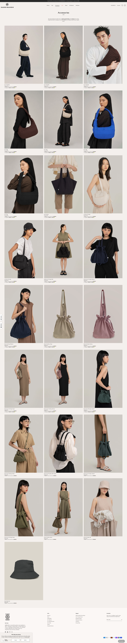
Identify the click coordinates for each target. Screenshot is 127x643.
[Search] (122, 5)
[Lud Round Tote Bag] (103, 184)
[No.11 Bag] (23, 119)
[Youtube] (7, 631)
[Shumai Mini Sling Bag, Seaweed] (103, 379)
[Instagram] (9, 631)
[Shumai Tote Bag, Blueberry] (23, 314)
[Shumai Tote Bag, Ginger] (63, 314)
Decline (25, 640)
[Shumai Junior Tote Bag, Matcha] (23, 507)
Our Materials (49, 619)
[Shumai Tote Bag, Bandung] (103, 314)
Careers (48, 624)
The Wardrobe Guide (50, 621)
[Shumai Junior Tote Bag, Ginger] (23, 379)
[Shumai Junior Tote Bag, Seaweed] (103, 444)
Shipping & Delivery (79, 619)
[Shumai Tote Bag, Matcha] (63, 507)
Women (48, 5)
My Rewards (71, 5)
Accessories (57, 5)
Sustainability (49, 618)
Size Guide (49, 622)
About (66, 5)
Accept (15, 640)
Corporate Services (50, 625)
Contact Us (77, 621)
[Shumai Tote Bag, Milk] (103, 507)
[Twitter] (12, 631)
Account (118, 5)
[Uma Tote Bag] (63, 184)
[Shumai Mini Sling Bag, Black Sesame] (63, 444)
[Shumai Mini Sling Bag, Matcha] (23, 444)
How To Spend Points (79, 617)
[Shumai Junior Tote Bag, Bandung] (63, 379)
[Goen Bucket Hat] (23, 571)
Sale (62, 5)
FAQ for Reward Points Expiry (80, 615)
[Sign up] (121, 619)
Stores (48, 617)
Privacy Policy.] (27, 637)
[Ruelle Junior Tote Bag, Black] (63, 249)
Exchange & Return (79, 618)
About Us (48, 615)
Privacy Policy (78, 622)
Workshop (77, 5)
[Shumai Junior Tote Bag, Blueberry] (103, 249)
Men (52, 5)
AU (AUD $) (113, 5)
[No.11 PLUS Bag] (23, 55)
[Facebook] (5, 631)
